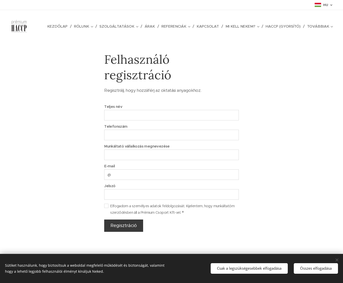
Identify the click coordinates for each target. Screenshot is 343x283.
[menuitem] (59, 26)
